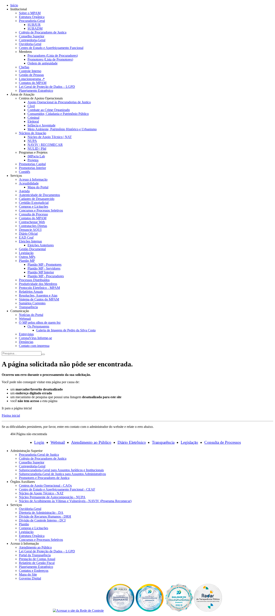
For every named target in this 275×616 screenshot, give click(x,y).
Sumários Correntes (32, 303)
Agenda (24, 191)
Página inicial (11, 415)
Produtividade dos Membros (38, 284)
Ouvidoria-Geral (30, 44)
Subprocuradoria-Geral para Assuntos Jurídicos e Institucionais (61, 470)
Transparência (28, 307)
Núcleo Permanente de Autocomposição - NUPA (52, 497)
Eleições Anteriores (41, 245)
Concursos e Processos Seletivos (41, 210)
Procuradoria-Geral (32, 21)
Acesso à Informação (33, 179)
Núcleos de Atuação (32, 133)
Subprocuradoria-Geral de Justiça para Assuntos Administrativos (62, 474)
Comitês (24, 172)
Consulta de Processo (33, 214)
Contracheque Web (32, 222)
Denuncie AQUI (30, 230)
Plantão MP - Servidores (44, 268)
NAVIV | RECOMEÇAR (45, 144)
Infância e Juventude (41, 125)
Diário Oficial (28, 233)
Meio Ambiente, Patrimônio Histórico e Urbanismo (62, 129)
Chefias (24, 67)
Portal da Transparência (35, 555)
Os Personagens (38, 326)
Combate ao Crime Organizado (49, 110)
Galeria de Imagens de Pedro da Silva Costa (66, 330)
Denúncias (26, 342)
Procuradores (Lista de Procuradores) (53, 55)
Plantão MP (27, 260)
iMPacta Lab (36, 156)
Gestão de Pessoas (31, 75)
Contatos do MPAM (32, 83)
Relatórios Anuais (31, 291)
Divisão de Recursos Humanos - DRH (45, 516)
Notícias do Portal (31, 315)
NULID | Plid (37, 148)
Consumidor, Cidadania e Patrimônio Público (58, 114)
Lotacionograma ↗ (32, 79)
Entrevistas (26, 334)
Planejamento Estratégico (36, 90)
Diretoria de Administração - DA (41, 512)
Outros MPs (27, 257)
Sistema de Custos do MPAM (39, 299)
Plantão (24, 524)
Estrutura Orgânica (31, 17)
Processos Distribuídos (34, 280)
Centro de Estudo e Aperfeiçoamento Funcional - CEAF (57, 489)
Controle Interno (30, 71)
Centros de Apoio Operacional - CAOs (45, 485)
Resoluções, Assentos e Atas (38, 295)
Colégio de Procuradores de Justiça (42, 32)
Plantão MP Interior (41, 272)
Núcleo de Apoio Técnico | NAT (50, 137)
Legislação (26, 253)
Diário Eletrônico (132, 442)
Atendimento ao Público (91, 442)
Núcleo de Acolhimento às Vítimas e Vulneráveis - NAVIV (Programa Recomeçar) (75, 501)
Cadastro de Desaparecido (36, 199)
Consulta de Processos (222, 442)
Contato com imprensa (34, 346)
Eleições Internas (30, 241)
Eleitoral (33, 121)
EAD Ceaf (26, 237)
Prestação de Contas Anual (37, 559)
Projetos (33, 160)
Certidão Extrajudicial (34, 202)
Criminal (33, 117)
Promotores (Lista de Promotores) (50, 59)
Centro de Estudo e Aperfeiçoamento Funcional (51, 48)
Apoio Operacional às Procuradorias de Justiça (59, 102)
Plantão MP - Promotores (44, 264)
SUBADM (35, 28)
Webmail (25, 318)
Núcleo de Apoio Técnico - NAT (41, 493)
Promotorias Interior (32, 168)
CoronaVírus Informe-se (35, 338)
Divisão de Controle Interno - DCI (42, 520)
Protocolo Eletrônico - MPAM (39, 288)
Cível (31, 106)
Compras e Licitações (33, 206)
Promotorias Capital (32, 164)
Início (14, 5)
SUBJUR (34, 24)
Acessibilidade (29, 183)
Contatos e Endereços (33, 570)
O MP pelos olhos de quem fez (40, 322)
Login (39, 442)
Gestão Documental (32, 249)
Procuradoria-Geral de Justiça (39, 454)
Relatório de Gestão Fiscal (37, 563)
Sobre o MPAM (30, 13)
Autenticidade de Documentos (39, 195)
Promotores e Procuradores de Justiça (44, 478)
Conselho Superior (31, 36)
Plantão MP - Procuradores (46, 276)
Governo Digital (30, 578)
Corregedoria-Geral (32, 40)
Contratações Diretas (33, 226)
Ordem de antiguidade (43, 63)
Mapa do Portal (38, 187)
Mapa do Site (28, 574)
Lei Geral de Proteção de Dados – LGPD (47, 86)
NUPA (32, 141)
